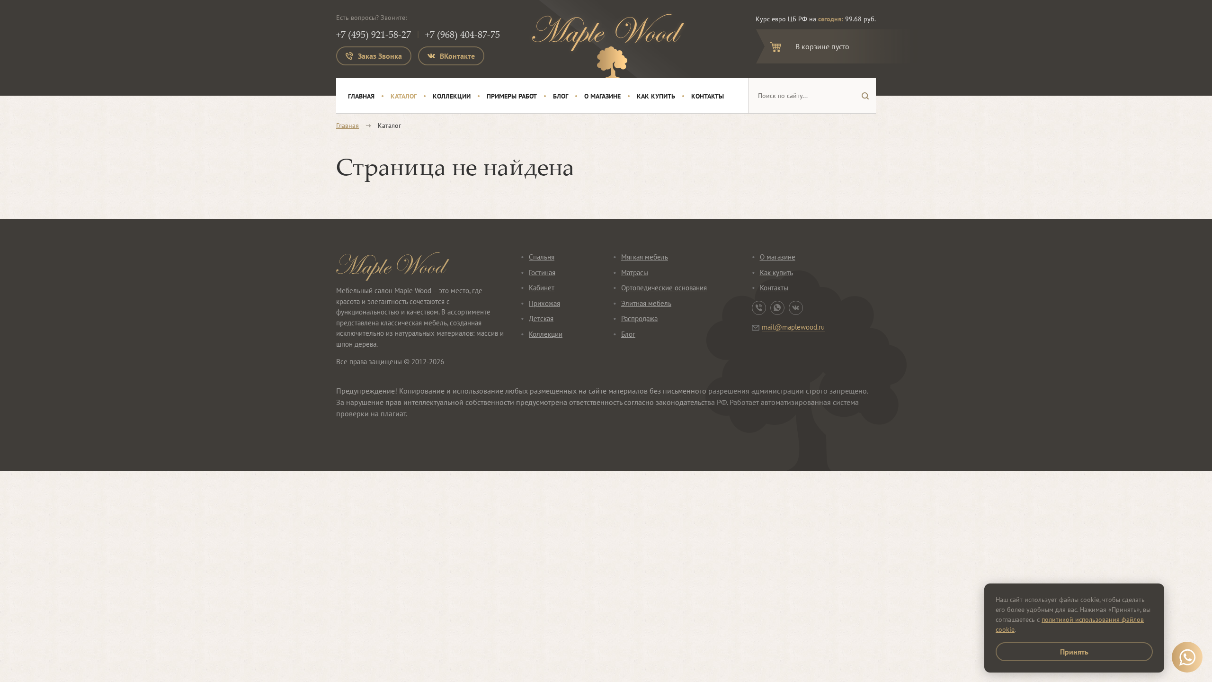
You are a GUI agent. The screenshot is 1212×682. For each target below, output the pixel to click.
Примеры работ (512, 96)
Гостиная (542, 272)
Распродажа (639, 318)
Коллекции (452, 96)
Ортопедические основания (664, 287)
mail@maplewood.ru (793, 327)
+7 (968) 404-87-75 (462, 34)
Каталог (404, 96)
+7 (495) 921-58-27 (373, 34)
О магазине (602, 96)
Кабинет (541, 287)
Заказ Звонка (380, 56)
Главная (361, 96)
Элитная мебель (646, 303)
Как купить (656, 96)
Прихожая (544, 303)
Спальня (541, 256)
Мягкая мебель (644, 256)
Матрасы (634, 272)
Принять (1074, 651)
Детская (541, 318)
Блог (560, 96)
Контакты (707, 96)
